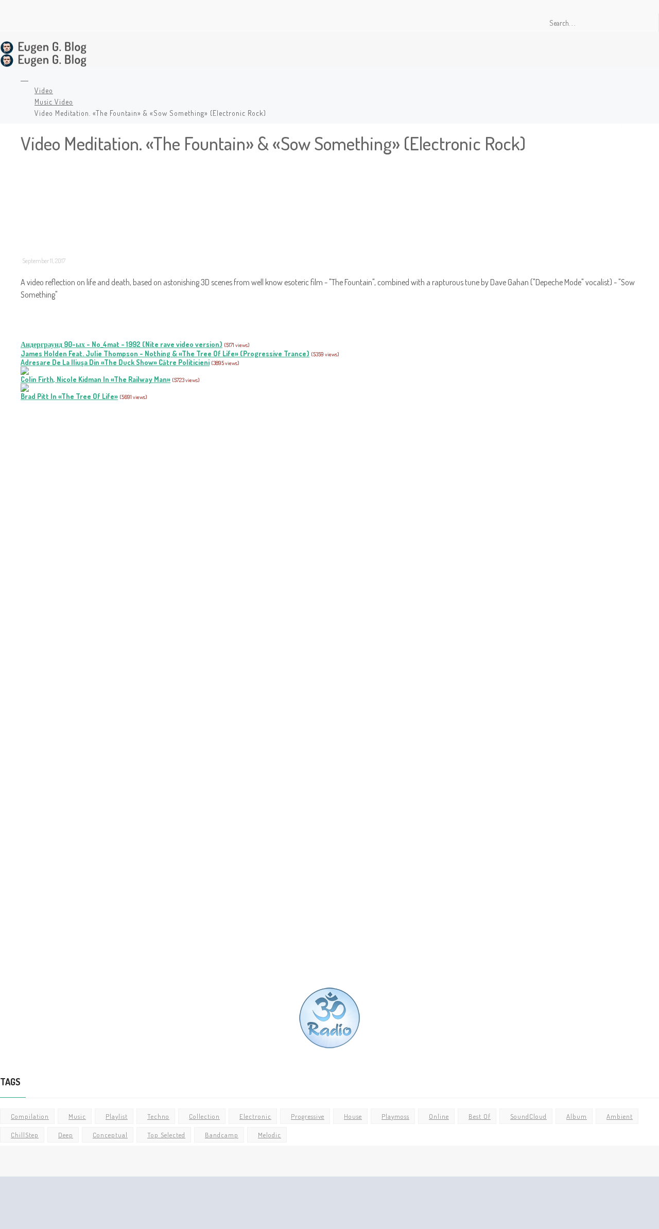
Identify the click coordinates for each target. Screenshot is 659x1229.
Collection (204, 1116)
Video (43, 90)
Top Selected (166, 1135)
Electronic (255, 1116)
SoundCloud (528, 1116)
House (353, 1116)
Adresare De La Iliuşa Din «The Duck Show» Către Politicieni (115, 362)
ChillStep (25, 1135)
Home (22, 78)
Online (439, 1116)
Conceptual (110, 1135)
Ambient (619, 1116)
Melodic (269, 1135)
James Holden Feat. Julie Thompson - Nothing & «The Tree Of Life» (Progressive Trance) (165, 353)
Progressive (307, 1116)
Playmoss (395, 1116)
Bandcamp (221, 1135)
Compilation (30, 1116)
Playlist (117, 1116)
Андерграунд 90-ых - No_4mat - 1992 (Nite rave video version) (121, 344)
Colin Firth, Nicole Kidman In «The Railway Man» (95, 379)
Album (576, 1116)
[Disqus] (335, 545)
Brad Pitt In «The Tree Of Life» (69, 396)
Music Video (53, 101)
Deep (65, 1135)
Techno (158, 1116)
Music (77, 1116)
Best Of (480, 1116)
